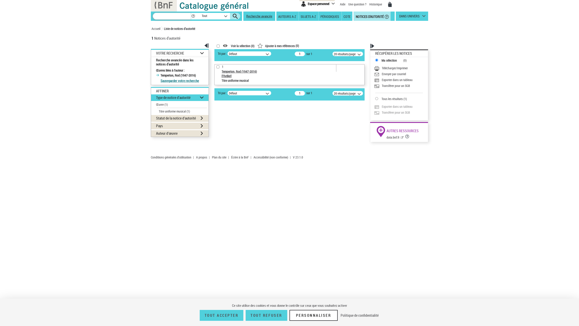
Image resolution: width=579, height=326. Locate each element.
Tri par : (222, 53)
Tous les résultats (392, 99)
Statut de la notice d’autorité (176, 118)
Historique (376, 4)
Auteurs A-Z (287, 16)
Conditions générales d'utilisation (171, 157)
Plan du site (219, 157)
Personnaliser (313, 315)
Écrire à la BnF (240, 157)
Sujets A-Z (308, 16)
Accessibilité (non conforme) (271, 157)
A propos (201, 157)
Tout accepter (222, 315)
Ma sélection (389, 60)
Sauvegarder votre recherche (180, 80)
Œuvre (162, 104)
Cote (347, 16)
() (282, 45)
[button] (193, 16)
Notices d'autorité (369, 16)
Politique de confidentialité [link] (360, 315)
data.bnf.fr (393, 137)
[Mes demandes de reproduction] (390, 4)
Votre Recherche (170, 53)
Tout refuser (266, 315)
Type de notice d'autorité (173, 97)
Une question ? (357, 4)
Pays (159, 125)
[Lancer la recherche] (235, 16)
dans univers (409, 17)
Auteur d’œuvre (167, 133)
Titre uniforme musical (174, 111)
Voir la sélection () (242, 46)
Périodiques (329, 16)
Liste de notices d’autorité (179, 28)
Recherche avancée (259, 16)
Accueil (156, 28)
